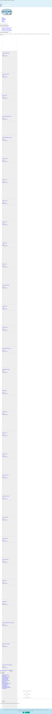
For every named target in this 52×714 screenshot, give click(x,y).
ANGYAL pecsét (4, 432)
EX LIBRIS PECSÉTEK (5, 678)
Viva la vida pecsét (5, 517)
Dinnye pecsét (4, 580)
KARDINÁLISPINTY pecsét (6, 369)
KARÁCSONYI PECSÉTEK (6, 680)
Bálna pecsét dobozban (6, 643)
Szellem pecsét (4, 221)
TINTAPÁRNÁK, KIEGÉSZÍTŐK (6, 687)
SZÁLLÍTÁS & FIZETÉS (27, 694)
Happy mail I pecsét (5, 474)
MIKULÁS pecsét (4, 453)
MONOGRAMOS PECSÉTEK (6, 683)
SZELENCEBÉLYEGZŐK (5, 686)
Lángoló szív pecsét (5, 559)
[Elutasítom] (50, 711)
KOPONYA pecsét (5, 158)
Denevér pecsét (4, 306)
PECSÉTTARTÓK (4, 685)
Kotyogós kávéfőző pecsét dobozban (8, 622)
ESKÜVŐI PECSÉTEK (5, 677)
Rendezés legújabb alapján (6, 28)
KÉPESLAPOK (4, 681)
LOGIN (1, 4)
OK (23, 712)
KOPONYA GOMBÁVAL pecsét (7, 137)
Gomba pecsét (4, 242)
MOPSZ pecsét (4, 95)
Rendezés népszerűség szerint (7, 27)
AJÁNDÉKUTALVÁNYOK (5, 674)
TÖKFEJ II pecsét (4, 200)
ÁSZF (27, 692)
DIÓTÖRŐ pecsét (5, 327)
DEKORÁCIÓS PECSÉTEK (6, 676)
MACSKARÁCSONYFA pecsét (6, 348)
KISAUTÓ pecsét (4, 411)
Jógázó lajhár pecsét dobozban (7, 664)
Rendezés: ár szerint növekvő (6, 29)
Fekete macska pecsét (5, 285)
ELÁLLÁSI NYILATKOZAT (27, 697)
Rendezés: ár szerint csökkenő (7, 30)
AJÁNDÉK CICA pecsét (5, 74)
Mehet (11, 671)
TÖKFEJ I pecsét (4, 179)
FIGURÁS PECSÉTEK (5, 679)
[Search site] (0, 6)
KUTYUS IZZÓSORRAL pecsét (6, 116)
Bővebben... (27, 712)
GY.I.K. (27, 695)
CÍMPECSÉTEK (4, 675)
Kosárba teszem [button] (4, 55)
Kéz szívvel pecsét (5, 538)
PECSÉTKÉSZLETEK (5, 684)
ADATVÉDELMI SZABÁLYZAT (27, 690)
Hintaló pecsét (4, 601)
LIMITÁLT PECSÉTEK (5, 682)
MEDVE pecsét (4, 390)
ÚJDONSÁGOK (4, 688)
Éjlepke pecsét (4, 263)
